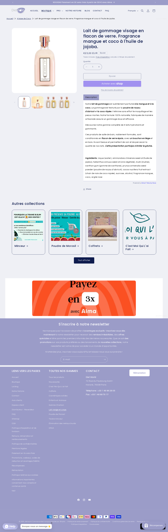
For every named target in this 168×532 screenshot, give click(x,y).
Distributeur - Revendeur (23, 410)
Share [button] (88, 189)
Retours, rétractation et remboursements (22, 437)
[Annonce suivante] (155, 2)
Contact (15, 396)
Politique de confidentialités (24, 444)
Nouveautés (54, 382)
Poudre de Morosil (64, 246)
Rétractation (17, 470)
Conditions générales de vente (123, 521)
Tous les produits (56, 377)
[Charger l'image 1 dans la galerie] (24, 102)
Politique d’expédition (79, 524)
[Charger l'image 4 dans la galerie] (64, 102)
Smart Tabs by (147, 183)
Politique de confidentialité (100, 521)
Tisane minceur (56, 419)
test (13, 491)
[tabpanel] (119, 140)
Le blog (15, 387)
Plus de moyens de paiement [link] (112, 90)
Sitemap (15, 419)
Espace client (18, 405)
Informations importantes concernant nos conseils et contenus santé (24, 483)
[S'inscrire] (104, 359)
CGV (14, 423)
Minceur (20, 246)
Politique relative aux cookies (25, 475)
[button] (47, 11)
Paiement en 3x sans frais (23, 453)
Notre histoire (18, 391)
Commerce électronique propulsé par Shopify (48, 521)
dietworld (28, 521)
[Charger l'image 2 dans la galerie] (37, 102)
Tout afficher (84, 260)
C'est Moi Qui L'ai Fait (137, 247)
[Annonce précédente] (13, 2)
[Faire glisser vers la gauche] (15, 102)
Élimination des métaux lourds (62, 423)
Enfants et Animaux (57, 400)
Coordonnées (94, 524)
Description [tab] (91, 97)
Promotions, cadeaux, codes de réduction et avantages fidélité (26, 459)
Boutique (16, 382)
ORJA (51, 428)
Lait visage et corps (57, 410)
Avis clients (17, 400)
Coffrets (94, 246)
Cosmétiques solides (58, 396)
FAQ (14, 414)
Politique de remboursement (78, 521)
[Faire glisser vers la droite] (74, 102)
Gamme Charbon (56, 405)
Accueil (15, 377)
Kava (154, 183)
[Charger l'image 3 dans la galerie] (51, 102)
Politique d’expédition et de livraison (24, 429)
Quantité (86, 61)
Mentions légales (19, 448)
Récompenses (18, 466)
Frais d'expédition (103, 57)
